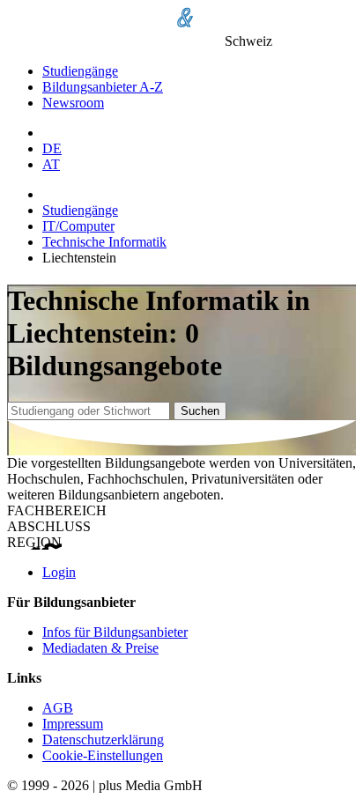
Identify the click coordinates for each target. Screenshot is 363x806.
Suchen (200, 411)
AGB (57, 707)
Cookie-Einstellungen (102, 755)
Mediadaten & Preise (100, 647)
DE (52, 148)
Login (59, 572)
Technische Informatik (104, 241)
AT (51, 164)
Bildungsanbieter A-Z (102, 86)
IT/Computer (78, 225)
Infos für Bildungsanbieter (115, 632)
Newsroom (73, 102)
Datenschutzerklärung (103, 739)
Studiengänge (80, 70)
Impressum (72, 723)
